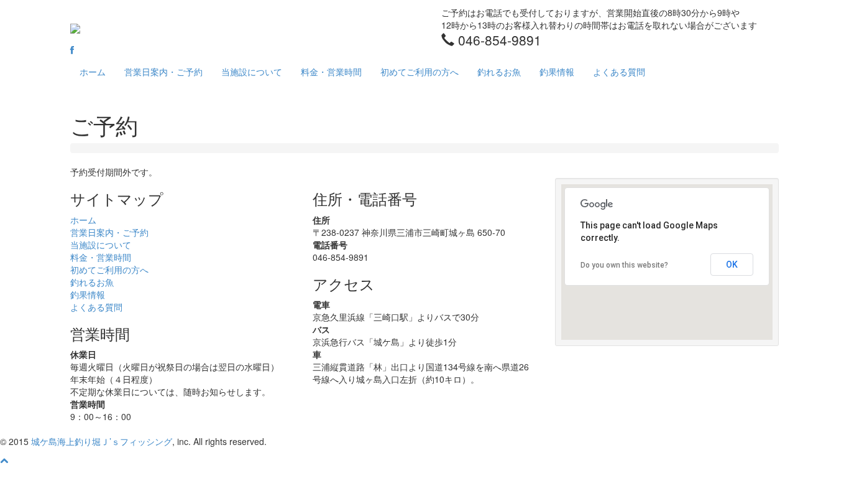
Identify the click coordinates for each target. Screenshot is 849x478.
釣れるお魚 (499, 71)
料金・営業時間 (331, 71)
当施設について (251, 71)
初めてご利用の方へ (419, 71)
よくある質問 (619, 71)
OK (732, 264)
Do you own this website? (624, 265)
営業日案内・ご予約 (163, 71)
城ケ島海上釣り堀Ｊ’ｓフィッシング (101, 441)
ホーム (93, 71)
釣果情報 (556, 71)
